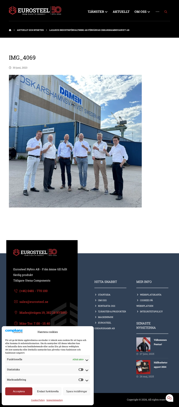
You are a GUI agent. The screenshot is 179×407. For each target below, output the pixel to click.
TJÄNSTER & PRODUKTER (112, 311)
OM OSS (102, 300)
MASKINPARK (105, 317)
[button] (165, 11)
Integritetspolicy (54, 400)
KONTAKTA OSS (106, 305)
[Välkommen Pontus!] (143, 344)
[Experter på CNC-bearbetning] (35, 10)
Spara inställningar (76, 391)
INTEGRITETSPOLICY (151, 311)
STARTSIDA (104, 294)
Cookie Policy (38, 400)
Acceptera (19, 391)
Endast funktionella (48, 391)
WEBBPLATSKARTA (151, 294)
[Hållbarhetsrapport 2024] (143, 367)
